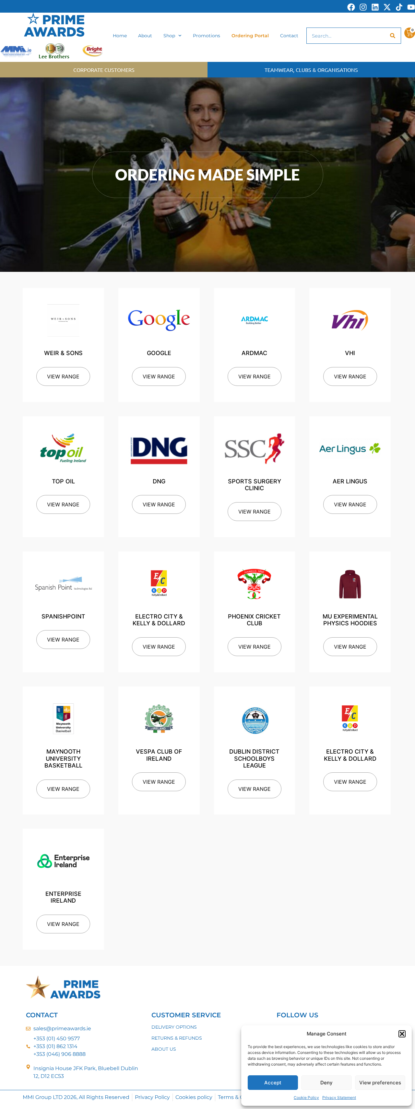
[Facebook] (351, 7)
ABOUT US (163, 1049)
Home (120, 36)
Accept (272, 1083)
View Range (63, 376)
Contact (289, 36)
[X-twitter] (387, 7)
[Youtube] (411, 7)
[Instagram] (363, 7)
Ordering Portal (250, 36)
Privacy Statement (339, 1097)
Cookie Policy (306, 1097)
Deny (326, 1083)
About (145, 36)
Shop (169, 36)
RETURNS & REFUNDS (176, 1038)
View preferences (380, 1083)
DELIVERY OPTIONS (174, 1027)
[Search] (393, 35)
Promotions (206, 36)
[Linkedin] (375, 7)
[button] (402, 1034)
